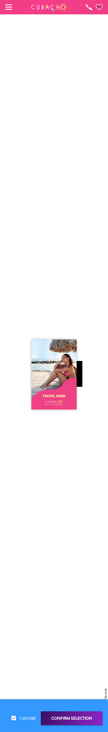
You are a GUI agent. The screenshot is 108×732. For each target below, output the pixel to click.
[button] (49, 7)
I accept (28, 718)
